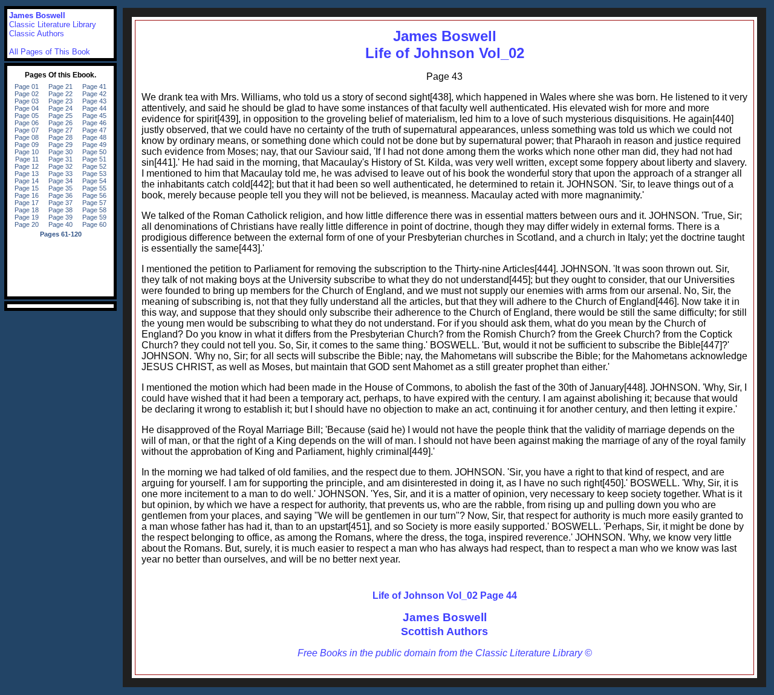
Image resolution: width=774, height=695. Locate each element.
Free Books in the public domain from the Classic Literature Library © (445, 653)
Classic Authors (36, 33)
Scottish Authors (444, 631)
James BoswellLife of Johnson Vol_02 (444, 44)
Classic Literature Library (52, 24)
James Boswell (445, 617)
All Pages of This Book (49, 51)
